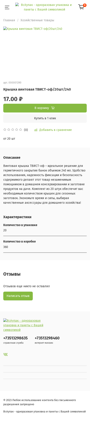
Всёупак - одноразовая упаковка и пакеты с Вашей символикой (44, 411)
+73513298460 (47, 338)
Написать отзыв (18, 296)
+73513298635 (15, 338)
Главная (9, 20)
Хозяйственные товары (37, 20)
